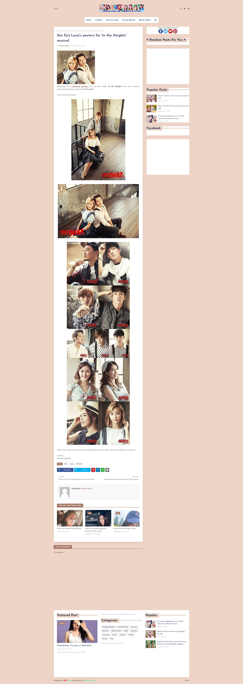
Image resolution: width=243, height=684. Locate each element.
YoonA (105, 639)
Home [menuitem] (89, 20)
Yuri (111, 639)
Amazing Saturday (109, 627)
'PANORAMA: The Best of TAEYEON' (74, 646)
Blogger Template (89, 680)
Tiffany (131, 635)
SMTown (105, 631)
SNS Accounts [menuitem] (112, 20)
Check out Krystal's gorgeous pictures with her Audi (96, 530)
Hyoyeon (134, 627)
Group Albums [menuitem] (128, 20)
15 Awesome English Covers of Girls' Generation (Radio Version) (171, 117)
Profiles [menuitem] (99, 20)
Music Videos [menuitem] (145, 20)
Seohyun (134, 631)
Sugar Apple (64, 46)
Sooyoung (106, 635)
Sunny (114, 635)
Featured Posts (123, 627)
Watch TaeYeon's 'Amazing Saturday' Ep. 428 (173, 107)
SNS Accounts (116, 631)
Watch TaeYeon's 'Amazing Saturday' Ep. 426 (173, 97)
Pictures (65, 31)
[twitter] (184, 8)
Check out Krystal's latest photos (69, 528)
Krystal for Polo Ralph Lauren (125, 528)
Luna (71, 464)
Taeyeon (122, 635)
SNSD (126, 631)
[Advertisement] (168, 66)
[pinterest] (188, 8)
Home (56, 9)
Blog (70, 680)
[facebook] (181, 8)
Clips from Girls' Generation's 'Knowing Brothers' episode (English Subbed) (171, 643)
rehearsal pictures (80, 86)
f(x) (65, 464)
